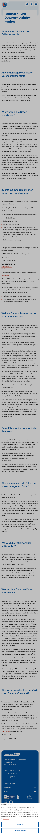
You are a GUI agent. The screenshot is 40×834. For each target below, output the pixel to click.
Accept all (20, 824)
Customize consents (20, 830)
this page (6, 819)
